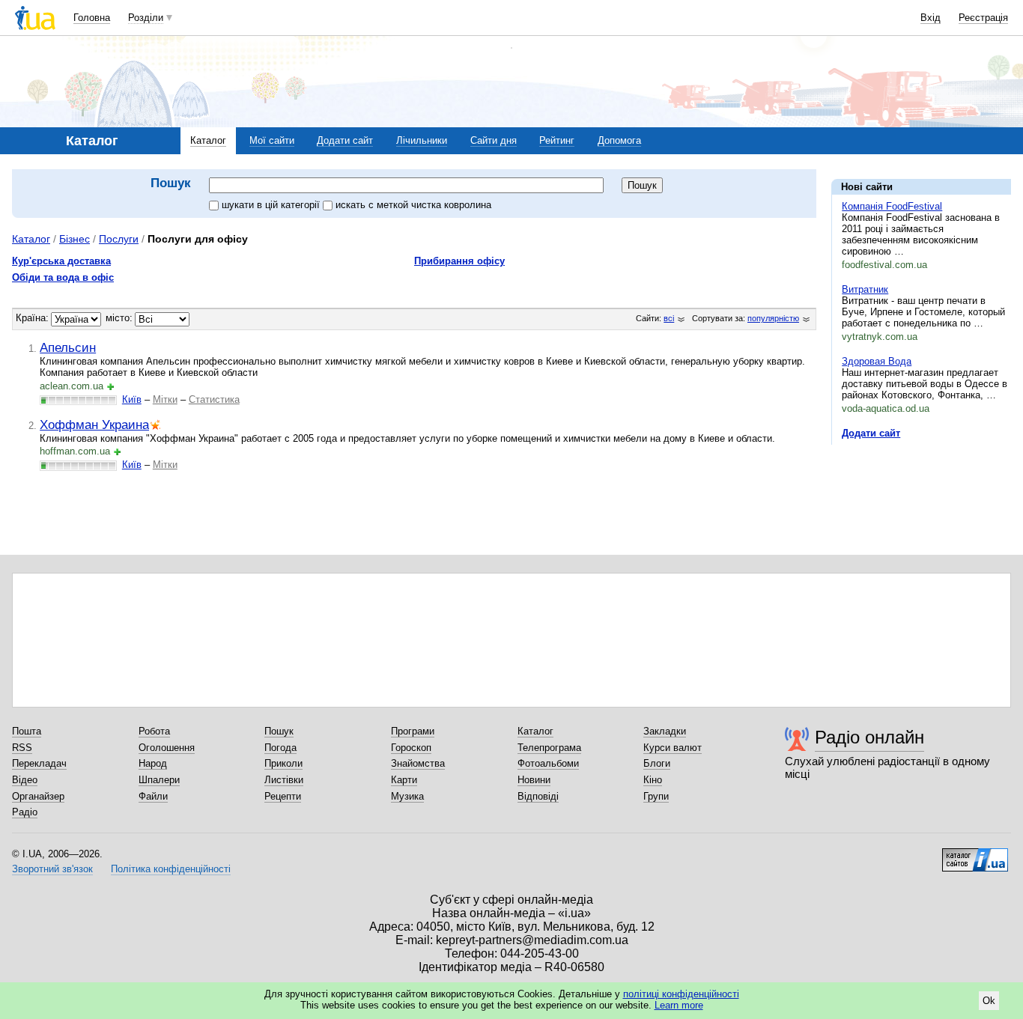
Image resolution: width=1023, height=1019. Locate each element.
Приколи (283, 763)
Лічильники (421, 140)
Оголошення (167, 747)
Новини (533, 779)
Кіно (652, 779)
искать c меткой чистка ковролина (413, 204)
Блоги (656, 763)
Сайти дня (493, 140)
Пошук (279, 731)
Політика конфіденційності (171, 868)
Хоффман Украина (94, 424)
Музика (407, 796)
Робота (154, 731)
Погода (280, 747)
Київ (132, 399)
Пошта (26, 731)
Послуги (119, 239)
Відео (24, 779)
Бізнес (74, 239)
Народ (153, 763)
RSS (22, 747)
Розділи (145, 17)
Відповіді (538, 796)
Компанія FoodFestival (892, 206)
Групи (656, 796)
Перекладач (39, 763)
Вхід (930, 17)
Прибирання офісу (459, 261)
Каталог (208, 140)
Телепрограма (549, 747)
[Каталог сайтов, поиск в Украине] (975, 854)
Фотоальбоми (548, 763)
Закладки (664, 731)
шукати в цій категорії (272, 204)
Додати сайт (345, 140)
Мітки (165, 399)
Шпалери (159, 779)
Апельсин (68, 347)
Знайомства (418, 763)
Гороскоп (411, 747)
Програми (412, 731)
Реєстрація (983, 17)
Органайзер (38, 796)
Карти (404, 779)
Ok (989, 1000)
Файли (153, 796)
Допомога (619, 140)
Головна (91, 17)
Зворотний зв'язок (52, 868)
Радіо (24, 812)
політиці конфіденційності (681, 994)
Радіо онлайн (869, 737)
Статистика (214, 399)
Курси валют (672, 747)
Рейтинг (556, 140)
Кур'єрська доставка (61, 261)
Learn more (679, 1005)
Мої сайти (271, 140)
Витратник (865, 289)
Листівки (283, 779)
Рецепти (282, 796)
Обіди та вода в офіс (63, 277)
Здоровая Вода (876, 361)
